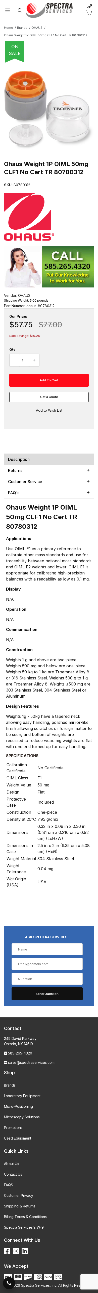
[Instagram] (16, 1251)
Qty (12, 349)
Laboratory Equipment (22, 1096)
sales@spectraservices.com (31, 1062)
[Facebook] (7, 1251)
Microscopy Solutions (22, 1117)
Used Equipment (17, 1138)
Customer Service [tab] (25, 481)
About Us (11, 1164)
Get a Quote (49, 397)
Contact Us (13, 1174)
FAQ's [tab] (13, 492)
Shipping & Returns (19, 1206)
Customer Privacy (18, 1195)
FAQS (8, 1185)
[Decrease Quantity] (15, 360)
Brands (10, 1085)
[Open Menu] (7, 10)
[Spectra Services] (49, 10)
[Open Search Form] (19, 10)
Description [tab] (19, 459)
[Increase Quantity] (34, 360)
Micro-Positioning (18, 1106)
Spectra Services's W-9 (24, 1227)
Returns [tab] (15, 470)
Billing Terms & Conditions (25, 1217)
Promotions (13, 1127)
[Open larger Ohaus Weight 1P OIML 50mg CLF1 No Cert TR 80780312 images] (49, 110)
